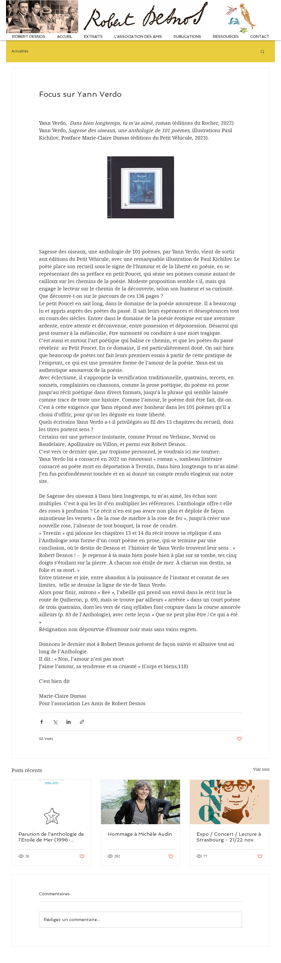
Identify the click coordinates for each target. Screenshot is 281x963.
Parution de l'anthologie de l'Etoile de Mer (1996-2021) (51, 837)
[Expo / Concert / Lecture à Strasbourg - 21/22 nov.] (229, 802)
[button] (28, 36)
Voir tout (261, 769)
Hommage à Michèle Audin (140, 834)
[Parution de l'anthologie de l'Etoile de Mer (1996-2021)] (51, 802)
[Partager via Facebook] (41, 721)
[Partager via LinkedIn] (68, 721)
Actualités (20, 51)
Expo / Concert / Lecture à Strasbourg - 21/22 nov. (228, 837)
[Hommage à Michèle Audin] (140, 802)
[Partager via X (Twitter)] (55, 721)
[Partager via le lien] (82, 721)
